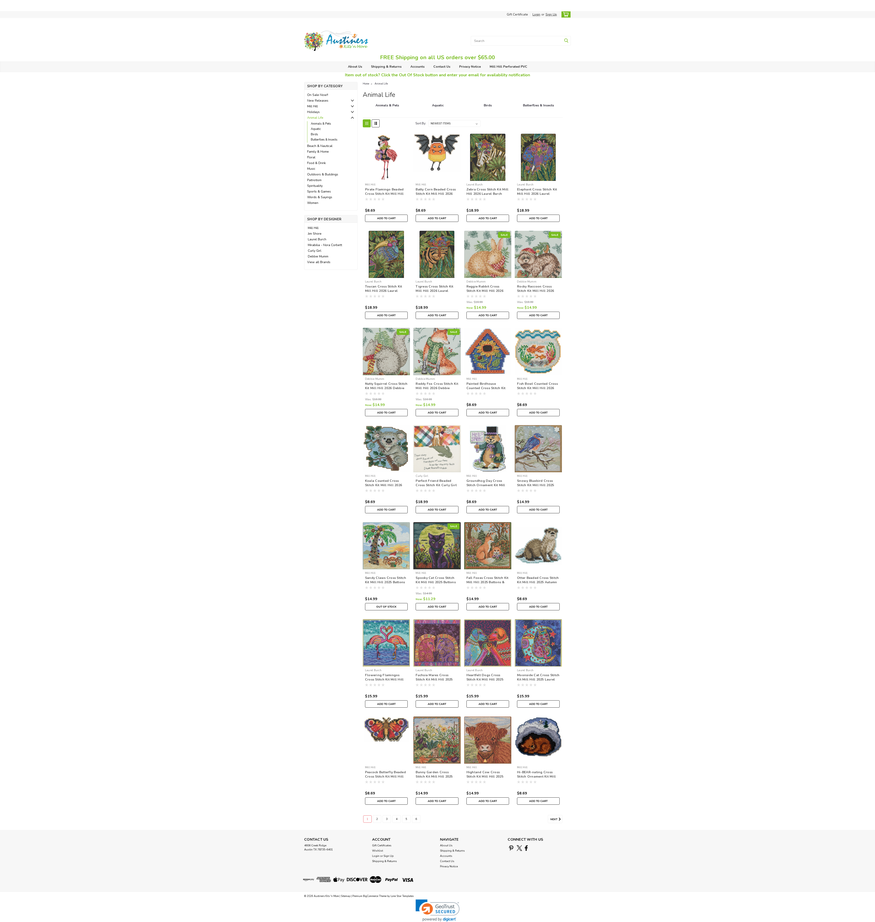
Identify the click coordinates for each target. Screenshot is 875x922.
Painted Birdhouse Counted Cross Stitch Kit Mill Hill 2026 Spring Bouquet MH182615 (486, 390)
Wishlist (377, 851)
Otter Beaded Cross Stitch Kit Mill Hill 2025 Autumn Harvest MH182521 (538, 582)
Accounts (417, 66)
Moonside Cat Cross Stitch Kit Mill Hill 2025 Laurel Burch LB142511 (538, 679)
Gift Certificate (517, 14)
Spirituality (315, 186)
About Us (355, 66)
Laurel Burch (317, 239)
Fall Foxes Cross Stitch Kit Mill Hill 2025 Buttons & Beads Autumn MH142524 (487, 582)
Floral (311, 157)
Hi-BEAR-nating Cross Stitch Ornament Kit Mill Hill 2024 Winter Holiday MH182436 (537, 778)
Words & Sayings (319, 197)
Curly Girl (314, 251)
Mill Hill (312, 106)
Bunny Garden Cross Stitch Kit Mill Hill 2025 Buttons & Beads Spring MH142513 (435, 778)
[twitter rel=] (519, 848)
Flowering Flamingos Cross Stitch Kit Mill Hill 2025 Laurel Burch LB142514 (384, 681)
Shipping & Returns (386, 66)
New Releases (317, 100)
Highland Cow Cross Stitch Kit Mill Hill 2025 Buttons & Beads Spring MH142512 (485, 778)
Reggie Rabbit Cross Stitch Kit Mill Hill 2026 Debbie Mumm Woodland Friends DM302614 (486, 293)
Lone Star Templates (402, 896)
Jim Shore (315, 233)
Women (312, 203)
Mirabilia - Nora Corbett (325, 245)
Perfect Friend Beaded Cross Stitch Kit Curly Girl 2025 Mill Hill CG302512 (436, 485)
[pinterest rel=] (511, 848)
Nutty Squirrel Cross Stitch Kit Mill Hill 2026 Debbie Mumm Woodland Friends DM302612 (386, 390)
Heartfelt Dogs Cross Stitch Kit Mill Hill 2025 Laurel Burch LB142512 (484, 679)
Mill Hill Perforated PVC (508, 66)
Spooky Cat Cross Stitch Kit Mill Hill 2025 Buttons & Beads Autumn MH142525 (436, 584)
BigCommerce (370, 896)
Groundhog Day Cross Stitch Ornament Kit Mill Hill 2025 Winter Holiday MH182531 (486, 487)
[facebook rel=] (526, 848)
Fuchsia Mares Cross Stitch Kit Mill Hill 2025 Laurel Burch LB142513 (434, 679)
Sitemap (345, 896)
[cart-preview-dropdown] (565, 14)
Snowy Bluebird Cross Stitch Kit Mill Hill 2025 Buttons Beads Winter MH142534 (535, 487)
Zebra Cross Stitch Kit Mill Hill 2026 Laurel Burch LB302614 (487, 193)
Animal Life (315, 118)
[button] (438, 910)
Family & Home (318, 151)
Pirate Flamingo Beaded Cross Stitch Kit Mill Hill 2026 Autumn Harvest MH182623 (384, 196)
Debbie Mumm (318, 256)
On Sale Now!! (317, 95)
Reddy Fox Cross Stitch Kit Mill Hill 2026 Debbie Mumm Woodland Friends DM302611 (437, 390)
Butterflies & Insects (324, 140)
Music (311, 169)
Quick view (386, 177)
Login (536, 14)
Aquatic (316, 129)
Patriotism (314, 180)
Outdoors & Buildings (322, 174)
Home (366, 83)
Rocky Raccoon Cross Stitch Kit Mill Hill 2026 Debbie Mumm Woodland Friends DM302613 (537, 293)
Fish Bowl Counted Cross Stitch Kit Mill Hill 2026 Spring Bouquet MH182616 (538, 388)
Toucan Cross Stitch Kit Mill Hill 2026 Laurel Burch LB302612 (383, 290)
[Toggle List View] (376, 123)
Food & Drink (316, 163)
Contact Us (441, 66)
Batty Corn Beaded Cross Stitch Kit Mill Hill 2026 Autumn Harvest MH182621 (436, 196)
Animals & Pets (321, 124)
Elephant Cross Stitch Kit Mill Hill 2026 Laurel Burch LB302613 (537, 193)
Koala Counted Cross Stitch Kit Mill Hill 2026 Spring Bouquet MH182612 (386, 485)
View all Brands (318, 262)
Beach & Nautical (319, 146)
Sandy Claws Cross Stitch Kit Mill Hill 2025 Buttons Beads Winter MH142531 (385, 582)
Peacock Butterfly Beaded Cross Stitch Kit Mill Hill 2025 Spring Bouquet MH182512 (385, 778)
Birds (314, 134)
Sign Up (551, 14)
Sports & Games (319, 191)
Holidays (313, 112)
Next (554, 819)
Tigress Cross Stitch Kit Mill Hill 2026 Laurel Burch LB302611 (434, 290)
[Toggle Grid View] (367, 123)
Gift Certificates (381, 845)
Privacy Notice (470, 66)
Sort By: (420, 123)
